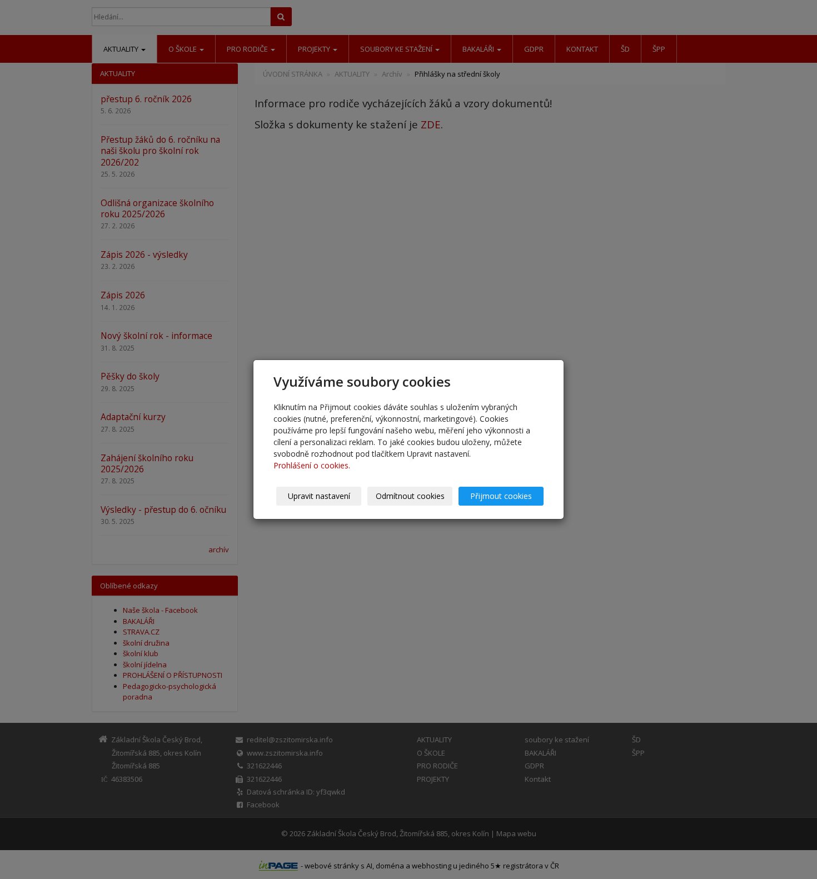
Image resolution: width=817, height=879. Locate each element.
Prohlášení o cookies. (311, 465)
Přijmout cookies (501, 496)
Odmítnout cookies (410, 496)
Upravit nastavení (319, 496)
